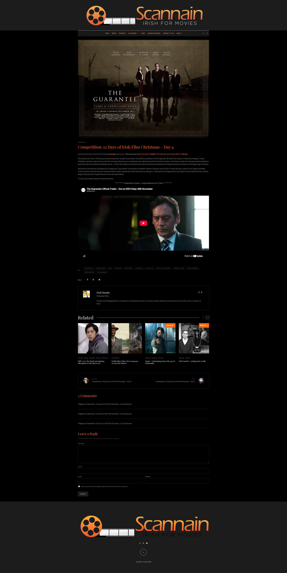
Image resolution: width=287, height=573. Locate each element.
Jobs (143, 33)
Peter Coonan (89, 272)
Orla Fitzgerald (193, 268)
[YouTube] (147, 543)
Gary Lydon (129, 268)
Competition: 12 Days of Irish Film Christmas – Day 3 (112, 380)
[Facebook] (203, 33)
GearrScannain (154, 33)
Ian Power (139, 268)
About (179, 33)
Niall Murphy (103, 292)
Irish (107, 33)
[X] (207, 33)
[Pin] (99, 279)
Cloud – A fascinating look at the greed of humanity (160, 362)
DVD (110, 268)
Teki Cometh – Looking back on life (192, 361)
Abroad (80, 358)
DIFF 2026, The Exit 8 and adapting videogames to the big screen (91, 362)
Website (147, 476)
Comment (81, 443)
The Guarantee (102, 272)
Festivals (105, 358)
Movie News (82, 142)
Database (132, 33)
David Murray (101, 268)
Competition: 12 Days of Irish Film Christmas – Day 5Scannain (109, 423)
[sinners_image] (127, 338)
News (114, 33)
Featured (118, 268)
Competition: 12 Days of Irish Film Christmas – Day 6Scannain (109, 414)
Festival (98, 358)
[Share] (87, 279)
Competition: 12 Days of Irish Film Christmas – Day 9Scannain (109, 404)
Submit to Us (168, 33)
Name (80, 466)
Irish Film (150, 268)
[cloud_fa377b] (160, 338)
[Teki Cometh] (194, 338)
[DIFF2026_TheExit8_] (93, 338)
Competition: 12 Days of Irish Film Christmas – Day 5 (175, 380)
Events (86, 358)
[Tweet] (93, 279)
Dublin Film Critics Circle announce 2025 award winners (125, 362)
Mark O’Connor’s (146, 154)
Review (161, 358)
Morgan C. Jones (179, 268)
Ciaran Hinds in (178, 154)
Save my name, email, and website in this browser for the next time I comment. (104, 486)
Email (80, 476)
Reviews (122, 33)
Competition (89, 268)
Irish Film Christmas (163, 268)
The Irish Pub (161, 154)
